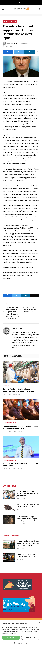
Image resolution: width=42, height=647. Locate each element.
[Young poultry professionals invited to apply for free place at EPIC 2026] (21, 409)
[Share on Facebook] (8, 52)
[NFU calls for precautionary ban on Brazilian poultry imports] (21, 447)
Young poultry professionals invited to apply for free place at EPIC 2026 (20, 427)
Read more (12, 634)
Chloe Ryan (13, 43)
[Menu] (3, 8)
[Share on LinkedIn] (29, 52)
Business (6, 386)
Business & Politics (10, 21)
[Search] (39, 8)
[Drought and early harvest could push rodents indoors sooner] (9, 507)
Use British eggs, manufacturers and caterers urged (29, 309)
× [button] (39, 623)
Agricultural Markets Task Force (16, 228)
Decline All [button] (30, 637)
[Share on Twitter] (19, 52)
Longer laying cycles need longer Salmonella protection (27, 555)
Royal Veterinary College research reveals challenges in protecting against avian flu (27, 519)
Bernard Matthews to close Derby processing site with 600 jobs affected (18, 390)
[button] (21, 643)
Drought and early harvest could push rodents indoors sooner (28, 505)
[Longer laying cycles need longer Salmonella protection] (9, 557)
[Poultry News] (22, 8)
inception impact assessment (15, 251)
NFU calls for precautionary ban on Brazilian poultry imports (20, 464)
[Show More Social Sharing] (37, 52)
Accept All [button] (11, 637)
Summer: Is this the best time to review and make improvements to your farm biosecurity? (28, 543)
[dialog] (21, 633)
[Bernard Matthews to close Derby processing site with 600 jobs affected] (21, 372)
